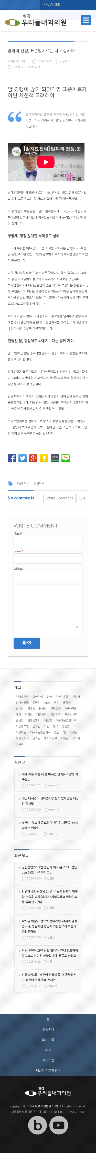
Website (18, 568)
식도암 (76, 738)
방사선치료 (22, 738)
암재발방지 (33, 720)
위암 (49, 697)
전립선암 (55, 708)
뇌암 (46, 726)
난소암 (20, 708)
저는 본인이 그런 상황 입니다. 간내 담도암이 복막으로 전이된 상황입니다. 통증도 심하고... (50, 953)
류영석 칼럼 (33, 67)
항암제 (20, 744)
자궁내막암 (71, 708)
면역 (55, 726)
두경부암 (21, 732)
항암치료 (39, 483)
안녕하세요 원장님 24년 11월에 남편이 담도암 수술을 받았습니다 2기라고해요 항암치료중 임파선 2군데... (50, 897)
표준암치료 (22, 483)
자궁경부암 (22, 726)
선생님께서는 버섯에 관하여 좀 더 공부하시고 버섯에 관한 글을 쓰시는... (49, 977)
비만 (56, 702)
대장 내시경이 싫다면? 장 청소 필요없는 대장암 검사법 (50, 801)
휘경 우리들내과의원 (47, 1106)
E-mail (18, 551)
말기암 (36, 738)
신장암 (76, 697)
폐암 (18, 714)
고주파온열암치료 (66, 720)
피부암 (64, 738)
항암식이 (38, 697)
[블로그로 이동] (37, 1134)
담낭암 (43, 708)
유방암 (36, 702)
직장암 (29, 714)
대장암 (73, 732)
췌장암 (48, 720)
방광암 (66, 726)
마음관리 (41, 714)
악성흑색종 (22, 697)
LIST (82, 498)
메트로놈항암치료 (40, 732)
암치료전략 (50, 738)
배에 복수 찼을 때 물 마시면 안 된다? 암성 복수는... (50, 777)
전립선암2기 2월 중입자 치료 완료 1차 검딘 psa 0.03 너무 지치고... (49, 870)
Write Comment (59, 498)
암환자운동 (62, 697)
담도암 (36, 726)
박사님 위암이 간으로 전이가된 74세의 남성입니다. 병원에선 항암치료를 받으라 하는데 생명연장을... (49, 926)
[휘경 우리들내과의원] (35, 20)
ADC (47, 702)
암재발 (31, 708)
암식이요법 (22, 702)
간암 (56, 732)
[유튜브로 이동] (58, 1134)
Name (18, 533)
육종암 (67, 702)
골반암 (20, 720)
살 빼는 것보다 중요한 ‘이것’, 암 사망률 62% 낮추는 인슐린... (50, 825)
